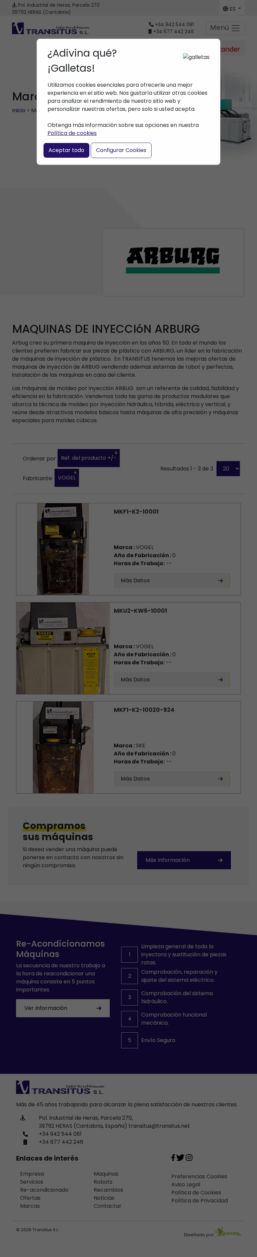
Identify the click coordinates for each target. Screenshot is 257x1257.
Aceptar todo (66, 150)
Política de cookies (72, 133)
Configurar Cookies (121, 150)
